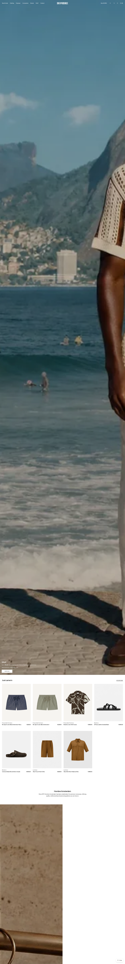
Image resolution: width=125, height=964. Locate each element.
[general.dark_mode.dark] (110, 3)
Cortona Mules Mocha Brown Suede (11, 771)
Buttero (96, 723)
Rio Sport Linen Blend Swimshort (41, 724)
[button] (104, 3)
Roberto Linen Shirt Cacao (70, 724)
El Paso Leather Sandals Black (101, 724)
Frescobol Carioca (7, 723)
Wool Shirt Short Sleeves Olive (71, 771)
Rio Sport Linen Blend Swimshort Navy (11, 724)
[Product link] (16, 702)
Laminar (35, 770)
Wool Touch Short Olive (39, 771)
